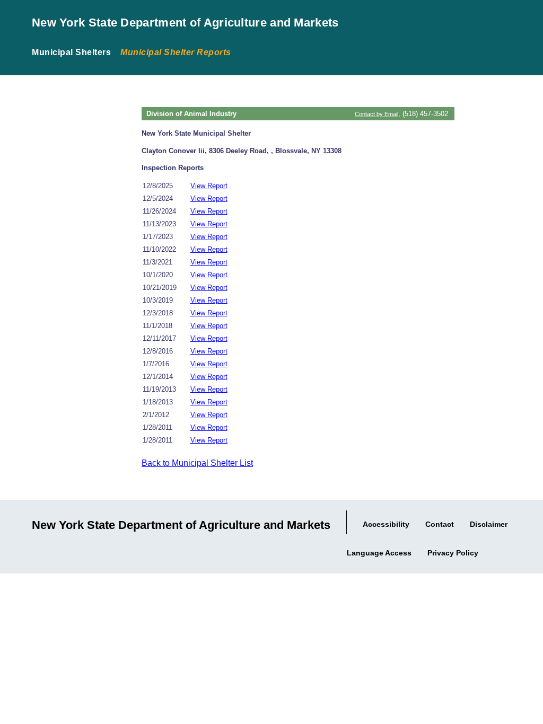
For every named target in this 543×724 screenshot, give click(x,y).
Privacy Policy (452, 553)
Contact (439, 524)
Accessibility (386, 524)
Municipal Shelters (71, 52)
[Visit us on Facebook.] (518, 550)
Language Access (379, 553)
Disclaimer (488, 524)
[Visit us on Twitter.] (531, 550)
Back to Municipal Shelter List (197, 462)
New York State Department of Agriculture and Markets (185, 22)
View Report (208, 186)
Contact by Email (376, 114)
